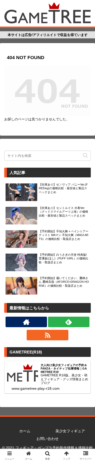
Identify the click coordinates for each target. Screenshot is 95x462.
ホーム (24, 431)
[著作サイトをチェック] (26, 322)
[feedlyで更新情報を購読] (68, 322)
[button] (85, 155)
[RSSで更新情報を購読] (47, 335)
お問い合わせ (47, 439)
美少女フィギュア (70, 431)
